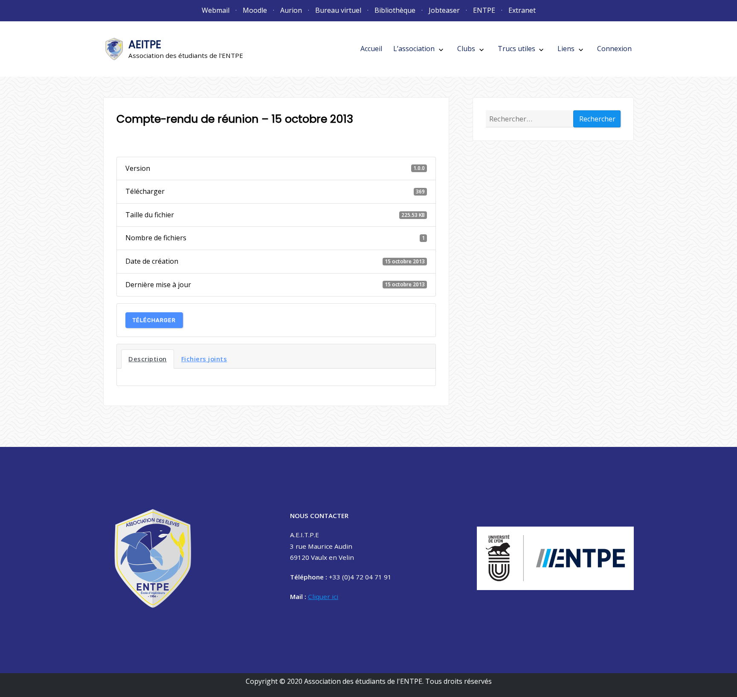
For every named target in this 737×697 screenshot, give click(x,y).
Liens (566, 48)
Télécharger (154, 320)
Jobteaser (444, 10)
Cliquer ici (323, 596)
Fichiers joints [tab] (204, 358)
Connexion (614, 48)
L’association (414, 48)
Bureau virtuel (338, 10)
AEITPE (144, 44)
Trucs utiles (516, 48)
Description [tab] (147, 358)
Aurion (291, 10)
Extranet (522, 10)
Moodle (255, 10)
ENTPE (484, 10)
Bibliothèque (394, 10)
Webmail (215, 10)
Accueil (371, 48)
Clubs (466, 48)
